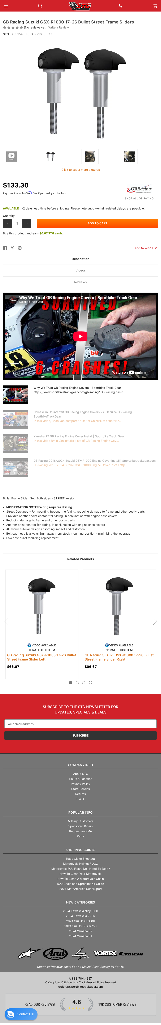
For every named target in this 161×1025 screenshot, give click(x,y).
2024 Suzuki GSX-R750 (80, 926)
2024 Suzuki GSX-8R (80, 921)
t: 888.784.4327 (80, 978)
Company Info (80, 765)
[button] (21, 1014)
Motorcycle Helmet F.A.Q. (80, 863)
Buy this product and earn (33, 233)
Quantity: (9, 215)
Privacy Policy (80, 784)
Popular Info (80, 812)
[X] (12, 248)
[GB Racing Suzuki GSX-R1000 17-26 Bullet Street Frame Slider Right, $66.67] (119, 606)
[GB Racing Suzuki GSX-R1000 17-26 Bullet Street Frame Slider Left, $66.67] (42, 606)
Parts (80, 836)
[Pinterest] (20, 248)
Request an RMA (80, 831)
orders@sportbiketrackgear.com (80, 986)
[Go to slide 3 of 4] (83, 682)
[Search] (40, 5)
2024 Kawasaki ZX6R (80, 916)
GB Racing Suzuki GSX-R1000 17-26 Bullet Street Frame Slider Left (41, 657)
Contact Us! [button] (25, 1014)
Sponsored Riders (80, 826)
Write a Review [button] (58, 27)
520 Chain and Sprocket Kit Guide (80, 883)
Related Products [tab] (80, 559)
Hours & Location (80, 779)
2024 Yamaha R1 (80, 936)
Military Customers (80, 821)
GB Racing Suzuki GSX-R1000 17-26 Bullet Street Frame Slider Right (119, 657)
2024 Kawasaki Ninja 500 (80, 911)
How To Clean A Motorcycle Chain (80, 878)
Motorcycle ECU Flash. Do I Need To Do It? (80, 868)
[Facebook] (5, 248)
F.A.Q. (81, 799)
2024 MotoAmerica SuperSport (80, 889)
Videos (80, 270)
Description (80, 259)
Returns (80, 794)
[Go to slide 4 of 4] (90, 682)
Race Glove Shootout (80, 858)
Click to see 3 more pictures (80, 169)
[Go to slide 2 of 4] (77, 682)
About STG (80, 774)
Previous (6, 621)
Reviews (80, 282)
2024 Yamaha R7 (80, 931)
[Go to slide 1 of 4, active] (70, 682)
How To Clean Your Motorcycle (80, 873)
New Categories (80, 902)
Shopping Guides (81, 850)
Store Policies (80, 789)
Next (155, 621)
